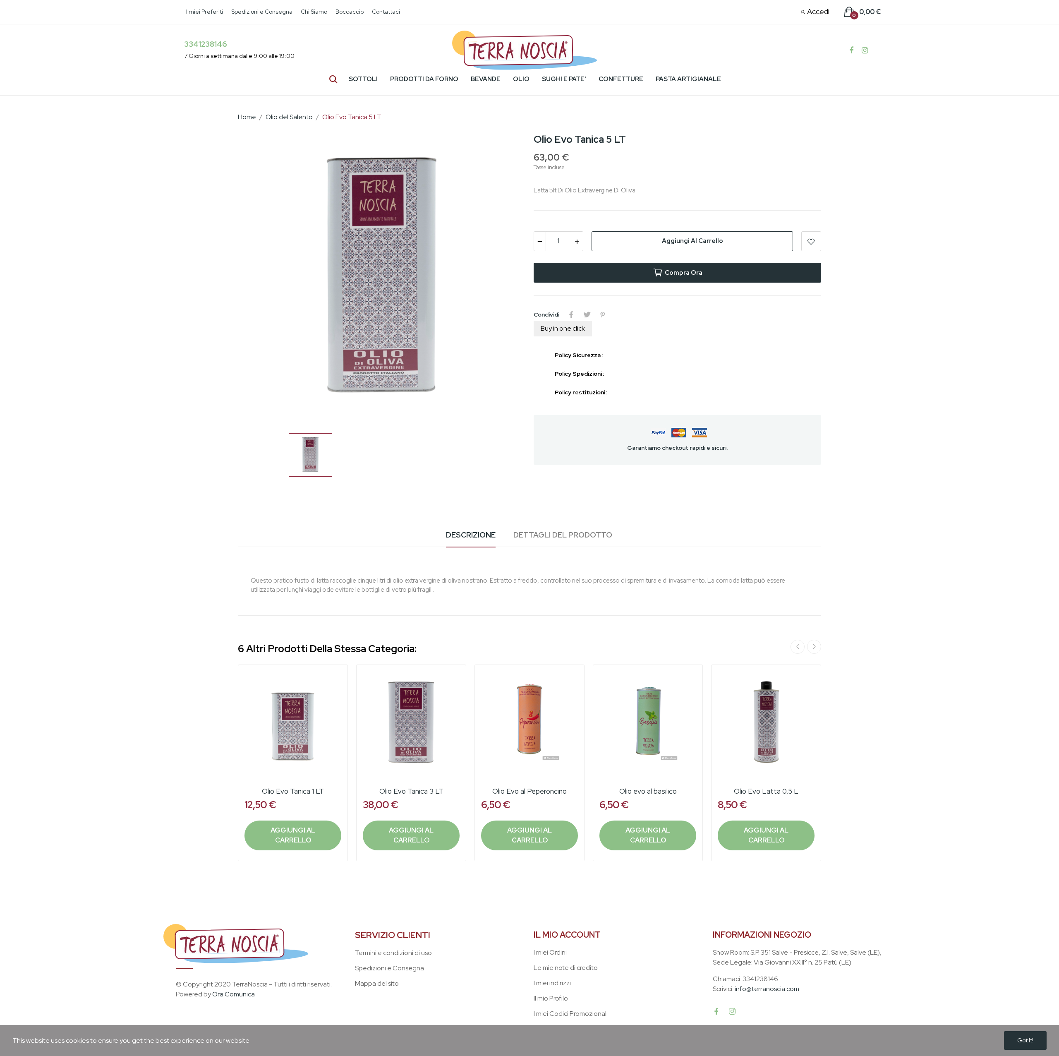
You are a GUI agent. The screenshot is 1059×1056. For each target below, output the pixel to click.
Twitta (587, 314)
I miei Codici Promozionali (571, 1013)
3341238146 (205, 44)
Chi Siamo (314, 11)
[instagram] (732, 1012)
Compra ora (683, 273)
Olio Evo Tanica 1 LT (293, 791)
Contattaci (386, 11)
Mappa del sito (377, 983)
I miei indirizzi (552, 983)
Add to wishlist (811, 241)
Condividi (571, 314)
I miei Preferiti (204, 11)
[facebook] (716, 1012)
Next (814, 647)
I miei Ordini (550, 952)
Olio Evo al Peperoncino (529, 791)
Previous (798, 647)
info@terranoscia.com (767, 988)
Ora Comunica (233, 994)
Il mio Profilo (551, 998)
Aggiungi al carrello (692, 241)
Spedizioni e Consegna (261, 11)
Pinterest (603, 314)
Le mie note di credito (566, 967)
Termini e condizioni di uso (393, 952)
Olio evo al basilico (648, 791)
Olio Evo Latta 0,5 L (766, 791)
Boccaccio (349, 11)
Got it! (1025, 1040)
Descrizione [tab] (471, 535)
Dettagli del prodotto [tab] (562, 535)
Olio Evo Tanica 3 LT (411, 791)
